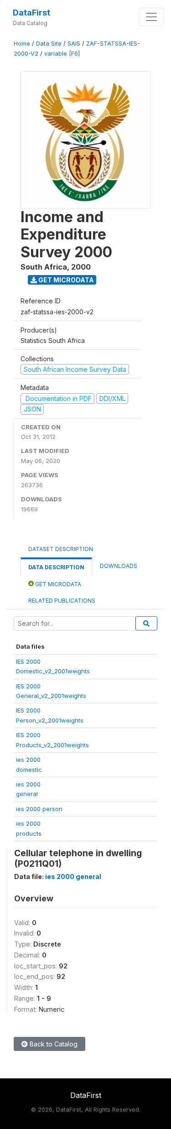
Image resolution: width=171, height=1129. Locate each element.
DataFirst (31, 12)
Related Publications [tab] (61, 600)
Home (22, 43)
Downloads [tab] (118, 565)
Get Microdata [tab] (57, 584)
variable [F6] (62, 53)
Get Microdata (65, 280)
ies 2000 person (39, 808)
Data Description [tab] (56, 567)
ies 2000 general (73, 876)
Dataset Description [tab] (60, 549)
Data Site (49, 43)
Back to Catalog (53, 1044)
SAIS (73, 43)
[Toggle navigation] (151, 17)
